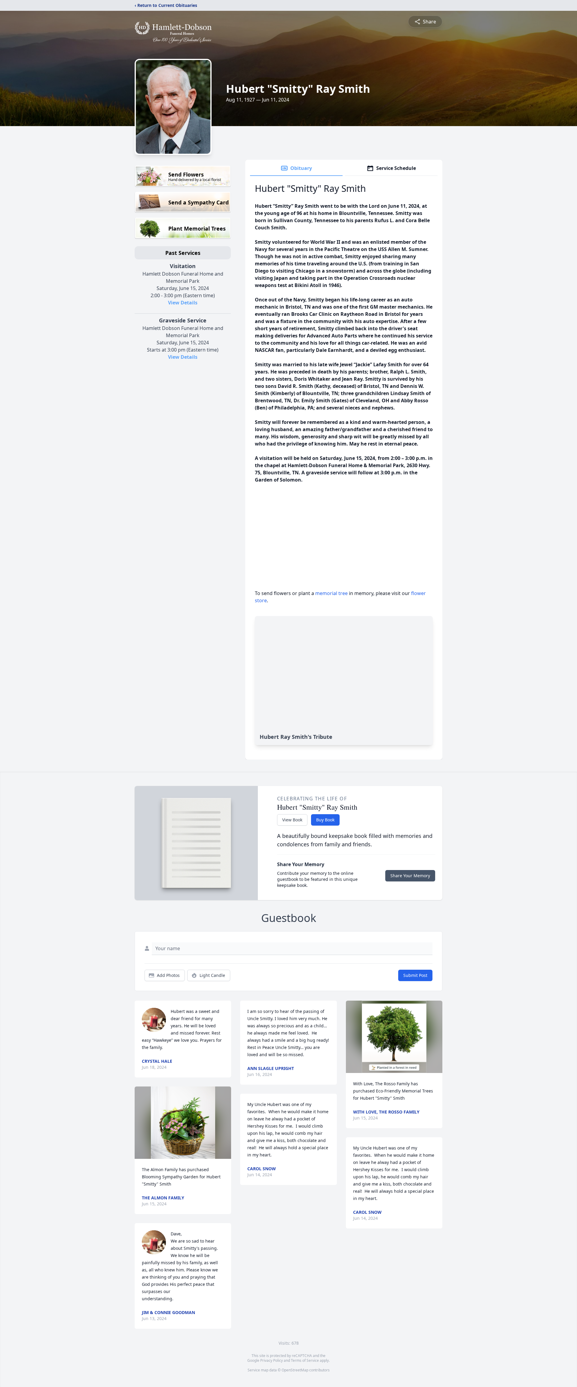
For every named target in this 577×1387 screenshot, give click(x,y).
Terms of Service (305, 1360)
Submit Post (415, 975)
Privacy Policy (271, 1360)
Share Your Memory (410, 875)
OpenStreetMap (295, 1370)
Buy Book (325, 820)
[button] (183, 1122)
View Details (182, 302)
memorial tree (331, 593)
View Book (292, 820)
